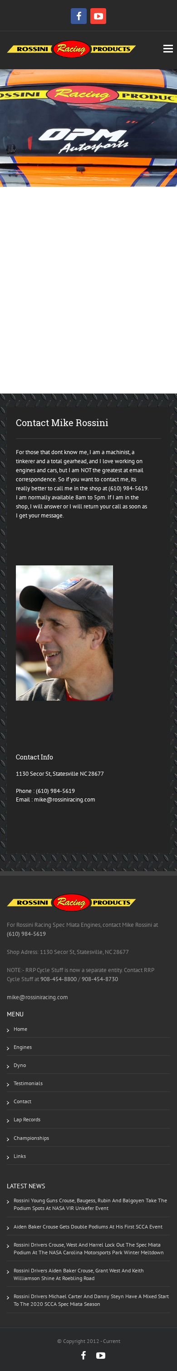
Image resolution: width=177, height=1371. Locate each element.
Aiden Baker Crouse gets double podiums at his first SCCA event (88, 1226)
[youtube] (98, 16)
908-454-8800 (58, 979)
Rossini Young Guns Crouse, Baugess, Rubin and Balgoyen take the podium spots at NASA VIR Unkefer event (90, 1204)
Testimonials (28, 1083)
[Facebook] (80, 16)
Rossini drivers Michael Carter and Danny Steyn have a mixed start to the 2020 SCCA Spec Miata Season (91, 1300)
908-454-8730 (99, 979)
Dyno (20, 1065)
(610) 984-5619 (55, 791)
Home (20, 1028)
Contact (22, 1101)
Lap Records (27, 1119)
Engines (23, 1047)
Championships (31, 1137)
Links (20, 1156)
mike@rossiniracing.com (64, 799)
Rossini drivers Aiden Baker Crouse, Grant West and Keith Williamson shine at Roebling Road (79, 1274)
